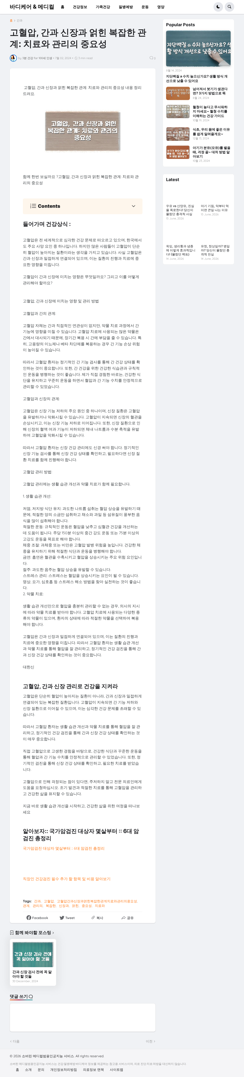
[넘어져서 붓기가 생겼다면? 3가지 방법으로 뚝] (178, 93)
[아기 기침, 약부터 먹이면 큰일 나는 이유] (216, 193)
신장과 (64, 906)
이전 (149, 1041)
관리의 (38, 906)
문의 (41, 1069)
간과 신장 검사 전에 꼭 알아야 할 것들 (32, 974)
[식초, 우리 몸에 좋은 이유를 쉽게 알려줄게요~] (178, 134)
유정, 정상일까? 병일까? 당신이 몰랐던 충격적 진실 (215, 250)
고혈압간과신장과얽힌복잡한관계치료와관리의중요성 (97, 901)
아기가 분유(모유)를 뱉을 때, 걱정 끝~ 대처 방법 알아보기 (211, 152)
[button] (218, 7)
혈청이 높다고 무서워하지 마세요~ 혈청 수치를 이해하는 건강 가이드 (210, 111)
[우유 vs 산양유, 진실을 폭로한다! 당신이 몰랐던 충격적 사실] (181, 193)
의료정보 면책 (93, 1069)
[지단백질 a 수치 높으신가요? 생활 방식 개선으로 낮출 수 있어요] (198, 48)
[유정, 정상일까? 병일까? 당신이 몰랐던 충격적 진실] (216, 233)
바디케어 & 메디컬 (32, 6)
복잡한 (51, 906)
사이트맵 (116, 1069)
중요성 (87, 906)
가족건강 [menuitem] (103, 7)
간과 (19, 20)
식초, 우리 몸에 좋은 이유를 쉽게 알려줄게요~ (211, 131)
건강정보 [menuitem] (80, 7)
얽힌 (75, 906)
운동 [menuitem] (145, 7)
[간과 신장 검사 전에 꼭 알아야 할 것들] (33, 954)
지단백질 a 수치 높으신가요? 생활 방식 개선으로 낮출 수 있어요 (197, 78)
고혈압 (49, 901)
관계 (26, 906)
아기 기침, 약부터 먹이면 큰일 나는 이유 (215, 208)
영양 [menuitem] (160, 7)
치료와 (100, 906)
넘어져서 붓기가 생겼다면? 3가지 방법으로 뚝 (210, 91)
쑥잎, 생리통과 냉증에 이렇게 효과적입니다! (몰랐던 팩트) (180, 250)
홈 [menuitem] (62, 7)
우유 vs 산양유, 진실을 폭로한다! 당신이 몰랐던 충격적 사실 (180, 210)
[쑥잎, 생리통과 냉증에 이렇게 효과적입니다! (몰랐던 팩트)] (181, 233)
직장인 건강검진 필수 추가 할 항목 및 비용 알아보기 (67, 878)
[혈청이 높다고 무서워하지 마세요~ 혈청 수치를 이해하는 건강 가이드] (178, 111)
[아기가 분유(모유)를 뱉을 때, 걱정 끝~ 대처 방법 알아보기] (178, 152)
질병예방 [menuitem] (126, 7)
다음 (16, 1041)
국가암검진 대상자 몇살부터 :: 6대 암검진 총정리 (64, 848)
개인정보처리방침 (63, 1069)
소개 (28, 1069)
